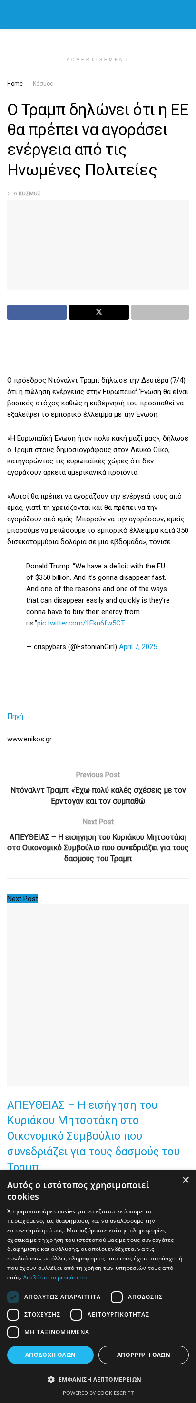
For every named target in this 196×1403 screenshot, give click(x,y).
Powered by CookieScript (98, 1392)
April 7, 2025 (138, 647)
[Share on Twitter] (98, 312)
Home (15, 83)
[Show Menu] (11, 14)
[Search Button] (185, 14)
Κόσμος (43, 83)
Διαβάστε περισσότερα (55, 1277)
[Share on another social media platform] (160, 312)
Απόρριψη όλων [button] (143, 1355)
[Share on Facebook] (37, 312)
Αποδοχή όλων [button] (50, 1355)
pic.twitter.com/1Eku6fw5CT (81, 623)
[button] (98, 1379)
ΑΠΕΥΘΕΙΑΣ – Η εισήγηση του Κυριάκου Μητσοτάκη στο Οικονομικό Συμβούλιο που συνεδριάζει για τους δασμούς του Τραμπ (93, 1136)
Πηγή (15, 716)
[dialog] (98, 1286)
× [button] (185, 1180)
